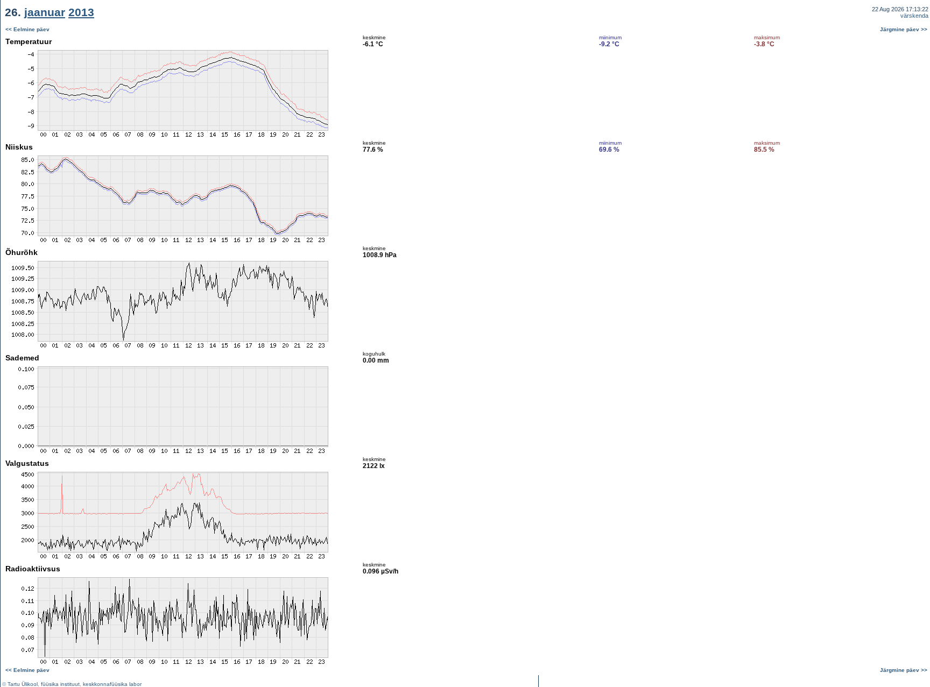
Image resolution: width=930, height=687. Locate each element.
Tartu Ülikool (23, 684)
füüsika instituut (60, 684)
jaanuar (44, 12)
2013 (81, 12)
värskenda (914, 15)
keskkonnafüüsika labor (112, 684)
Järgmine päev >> (903, 29)
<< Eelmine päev (27, 29)
